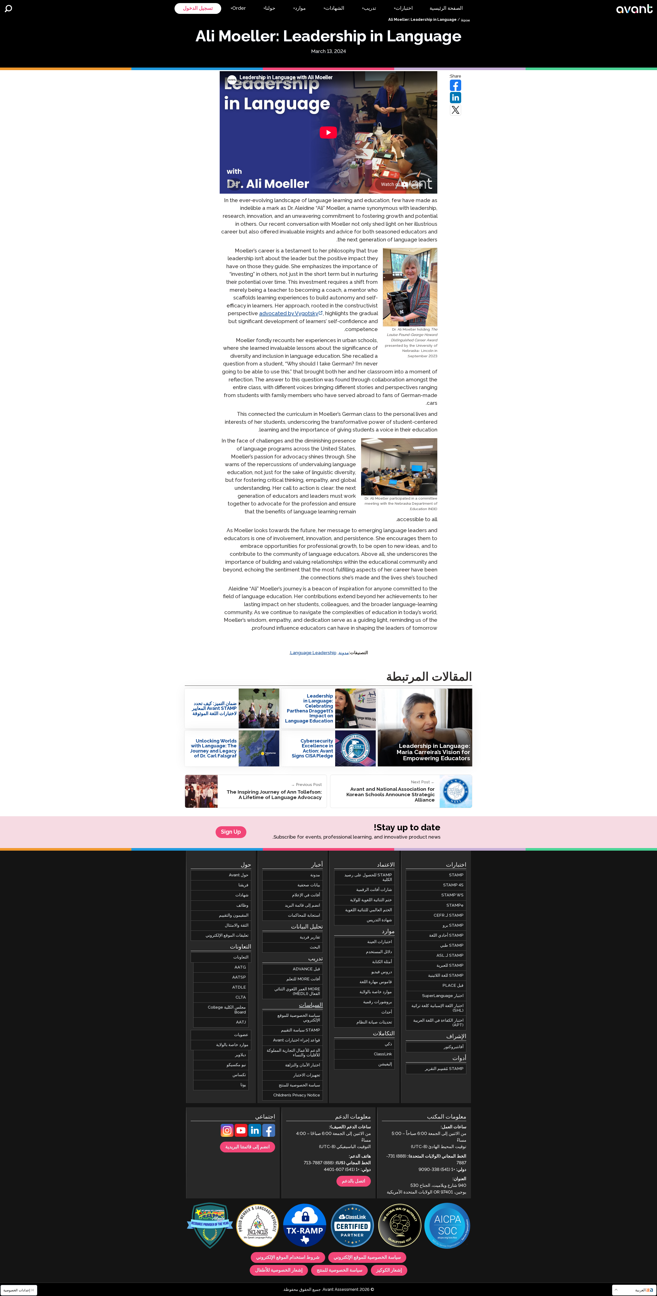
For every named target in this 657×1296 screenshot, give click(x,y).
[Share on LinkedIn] (455, 97)
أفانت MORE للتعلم (303, 979)
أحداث (386, 1012)
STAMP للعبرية (450, 965)
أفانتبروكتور (453, 1047)
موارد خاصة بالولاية (376, 992)
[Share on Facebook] (455, 85)
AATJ (241, 1022)
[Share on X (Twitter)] (455, 110)
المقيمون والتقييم (233, 915)
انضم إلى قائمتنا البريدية (247, 1147)
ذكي (388, 1044)
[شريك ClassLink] (352, 1226)
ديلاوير (240, 1055)
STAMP (456, 875)
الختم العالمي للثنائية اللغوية (368, 910)
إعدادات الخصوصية (17, 1290)
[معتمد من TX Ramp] (305, 1226)
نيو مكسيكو (236, 1065)
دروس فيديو (381, 972)
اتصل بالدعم (353, 1181)
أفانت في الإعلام (306, 895)
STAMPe (455, 905)
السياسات (311, 1005)
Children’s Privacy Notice (296, 1095)
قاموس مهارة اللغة (376, 982)
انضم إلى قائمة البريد (302, 905)
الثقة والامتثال (236, 925)
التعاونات (240, 957)
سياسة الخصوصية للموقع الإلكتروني (298, 1017)
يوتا (243, 1085)
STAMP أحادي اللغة (446, 935)
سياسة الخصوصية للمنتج (299, 1085)
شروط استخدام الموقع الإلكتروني (288, 1257)
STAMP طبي (451, 945)
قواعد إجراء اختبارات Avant (296, 1040)
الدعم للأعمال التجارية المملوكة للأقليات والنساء (293, 1052)
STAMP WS (452, 895)
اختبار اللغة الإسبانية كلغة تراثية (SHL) (437, 1007)
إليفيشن (385, 1064)
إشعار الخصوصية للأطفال (279, 1270)
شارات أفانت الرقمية (374, 890)
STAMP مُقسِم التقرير (444, 1069)
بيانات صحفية (308, 885)
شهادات (241, 895)
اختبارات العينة (379, 942)
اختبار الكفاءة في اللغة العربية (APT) (438, 1022)
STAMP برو (453, 925)
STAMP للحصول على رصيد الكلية (368, 877)
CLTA (241, 997)
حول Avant (238, 875)
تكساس (239, 1075)
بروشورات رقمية (377, 1002)
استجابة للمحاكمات (304, 915)
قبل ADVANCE (306, 969)
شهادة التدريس (379, 920)
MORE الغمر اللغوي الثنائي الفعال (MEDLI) (297, 991)
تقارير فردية (310, 937)
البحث (315, 947)
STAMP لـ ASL (450, 955)
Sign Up (231, 832)
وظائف (242, 905)
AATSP (239, 977)
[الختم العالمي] (400, 1226)
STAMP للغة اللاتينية (445, 975)
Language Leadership (313, 652)
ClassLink (383, 1054)
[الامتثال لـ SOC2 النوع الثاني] (447, 1226)
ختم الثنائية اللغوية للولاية (371, 900)
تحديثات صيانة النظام (374, 1022)
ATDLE (239, 987)
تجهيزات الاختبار (306, 1075)
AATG (240, 967)
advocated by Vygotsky (288, 314)
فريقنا (243, 885)
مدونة (465, 20)
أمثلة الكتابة (382, 962)
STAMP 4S (453, 885)
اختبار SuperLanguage (442, 995)
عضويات (241, 1034)
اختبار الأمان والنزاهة (302, 1065)
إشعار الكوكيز (389, 1270)
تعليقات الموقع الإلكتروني (227, 935)
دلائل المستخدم (379, 952)
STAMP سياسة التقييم (300, 1030)
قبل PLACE (452, 985)
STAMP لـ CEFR (448, 915)
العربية (640, 1290)
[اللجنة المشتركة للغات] (257, 1226)
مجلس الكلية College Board (227, 1009)
